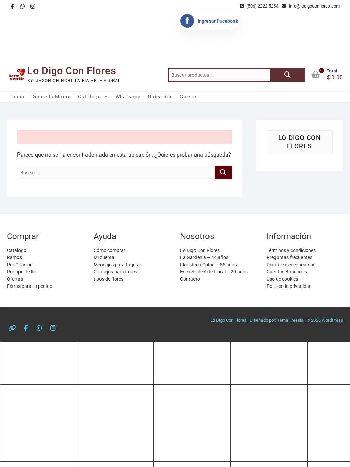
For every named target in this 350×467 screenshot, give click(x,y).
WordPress (332, 320)
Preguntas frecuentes (289, 257)
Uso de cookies (282, 279)
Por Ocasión (20, 264)
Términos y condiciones (291, 250)
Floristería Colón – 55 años (208, 264)
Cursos (189, 96)
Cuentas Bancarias (287, 272)
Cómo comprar (109, 250)
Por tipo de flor (22, 272)
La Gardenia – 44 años (204, 257)
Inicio (17, 96)
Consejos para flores (115, 272)
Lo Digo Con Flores (71, 71)
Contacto (190, 279)
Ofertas (15, 279)
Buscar (287, 75)
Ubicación (160, 96)
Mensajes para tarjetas (118, 264)
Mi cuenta (104, 257)
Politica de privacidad (289, 286)
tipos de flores (108, 279)
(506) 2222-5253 (261, 6)
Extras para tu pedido (29, 286)
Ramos (14, 257)
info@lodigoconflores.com (314, 6)
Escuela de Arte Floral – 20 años (214, 272)
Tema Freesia (290, 320)
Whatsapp (128, 96)
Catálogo (89, 96)
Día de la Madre (51, 96)
